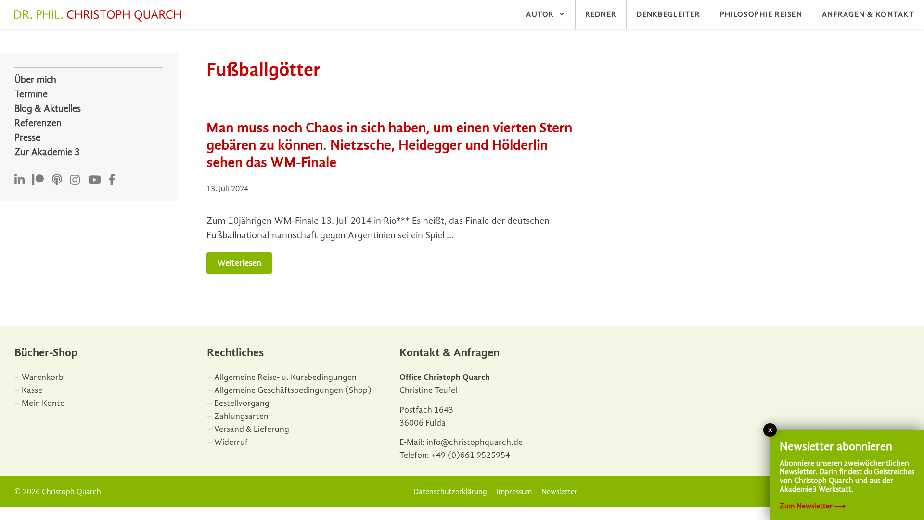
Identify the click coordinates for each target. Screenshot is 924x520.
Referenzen (38, 123)
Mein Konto (43, 403)
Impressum (514, 491)
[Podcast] (57, 180)
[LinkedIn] (19, 180)
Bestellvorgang (242, 403)
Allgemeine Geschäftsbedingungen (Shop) (293, 390)
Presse (27, 137)
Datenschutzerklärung (450, 491)
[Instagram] (75, 180)
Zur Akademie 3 (47, 151)
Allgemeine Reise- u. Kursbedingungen (285, 377)
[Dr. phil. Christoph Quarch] (100, 16)
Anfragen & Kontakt (868, 14)
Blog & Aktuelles (47, 108)
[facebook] (112, 180)
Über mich (35, 79)
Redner (601, 14)
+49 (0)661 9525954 (470, 455)
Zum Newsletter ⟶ (813, 506)
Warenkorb (43, 377)
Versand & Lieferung (251, 429)
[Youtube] (94, 180)
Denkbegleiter (668, 14)
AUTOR (540, 14)
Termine (31, 94)
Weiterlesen (239, 263)
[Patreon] (38, 180)
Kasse (32, 390)
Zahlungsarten (241, 416)
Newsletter (559, 491)
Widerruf (231, 442)
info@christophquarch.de (474, 442)
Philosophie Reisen (761, 14)
